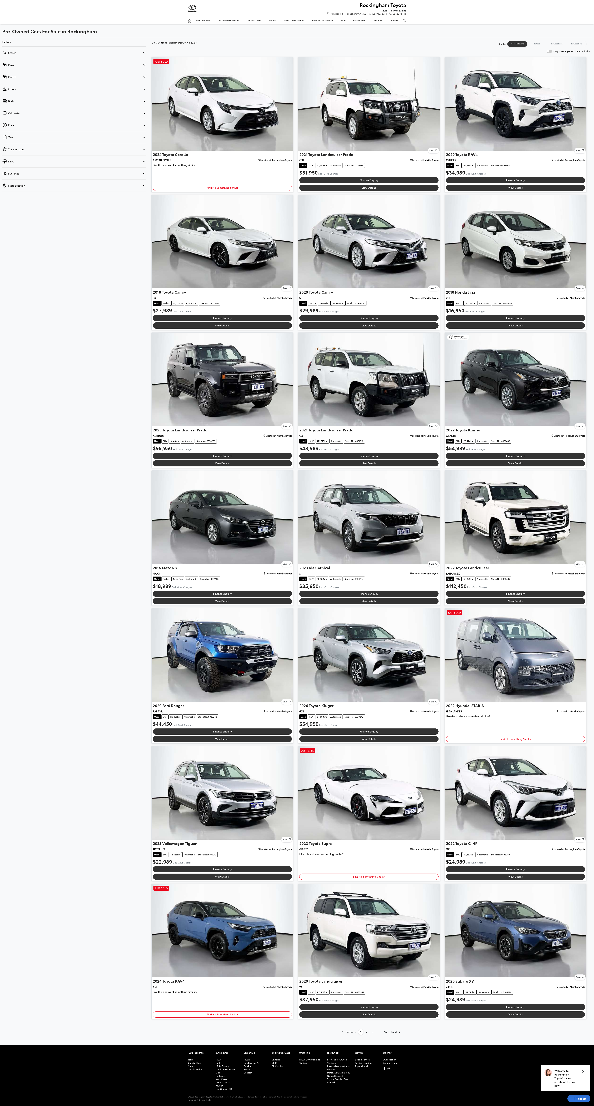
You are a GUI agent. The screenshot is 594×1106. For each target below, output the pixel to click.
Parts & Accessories (294, 20)
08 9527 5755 (399, 13)
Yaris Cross (221, 1079)
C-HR (218, 1072)
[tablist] (547, 44)
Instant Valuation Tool (338, 1072)
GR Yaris (275, 1059)
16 (385, 1032)
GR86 (274, 1062)
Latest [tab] (537, 43)
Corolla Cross (223, 1082)
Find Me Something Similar (222, 187)
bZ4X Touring (223, 1066)
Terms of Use (274, 1096)
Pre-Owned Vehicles (228, 20)
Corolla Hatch (195, 1062)
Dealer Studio (205, 1099)
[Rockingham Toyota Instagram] (389, 1068)
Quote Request (335, 1075)
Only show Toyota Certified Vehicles (571, 51)
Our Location (389, 1059)
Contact (394, 20)
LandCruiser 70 (251, 1062)
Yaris (190, 1059)
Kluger (219, 1085)
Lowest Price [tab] (557, 43)
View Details (369, 187)
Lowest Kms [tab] (576, 43)
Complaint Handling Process (294, 1096)
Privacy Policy (261, 1096)
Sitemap (250, 1096)
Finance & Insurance (322, 20)
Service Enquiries (363, 1062)
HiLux (247, 1059)
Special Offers (253, 20)
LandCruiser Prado (225, 1069)
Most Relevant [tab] (517, 43)
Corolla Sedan (195, 1069)
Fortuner (220, 1075)
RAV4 (218, 1059)
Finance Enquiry (369, 180)
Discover (377, 20)
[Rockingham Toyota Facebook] (385, 1068)
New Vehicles (203, 20)
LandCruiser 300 (224, 1088)
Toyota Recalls (362, 1066)
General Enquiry (391, 1062)
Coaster (248, 1072)
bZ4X (218, 1062)
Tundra (247, 1066)
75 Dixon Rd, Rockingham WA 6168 (348, 13)
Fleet (343, 20)
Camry (191, 1066)
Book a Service (362, 1059)
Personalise (359, 20)
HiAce (247, 1069)
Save (431, 150)
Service (272, 20)
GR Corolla (277, 1066)
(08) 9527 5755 (379, 13)
